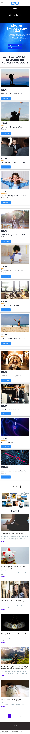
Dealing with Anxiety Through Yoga (12, 533)
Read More (4, 541)
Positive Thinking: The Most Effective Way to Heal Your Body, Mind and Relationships (15, 667)
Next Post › (18, 716)
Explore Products (15, 45)
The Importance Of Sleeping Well (11, 700)
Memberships (15, 48)
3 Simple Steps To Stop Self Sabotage (13, 601)
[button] (6, 98)
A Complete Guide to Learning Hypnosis (13, 634)
